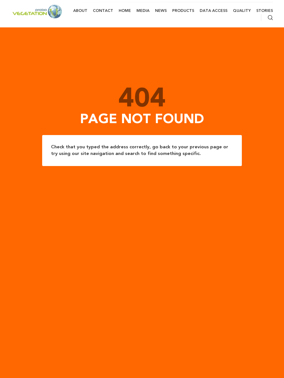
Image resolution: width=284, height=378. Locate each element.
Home (125, 11)
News (161, 11)
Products (183, 11)
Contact (103, 11)
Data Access (213, 11)
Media (142, 11)
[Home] (37, 11)
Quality (242, 11)
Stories (264, 11)
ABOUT (80, 11)
